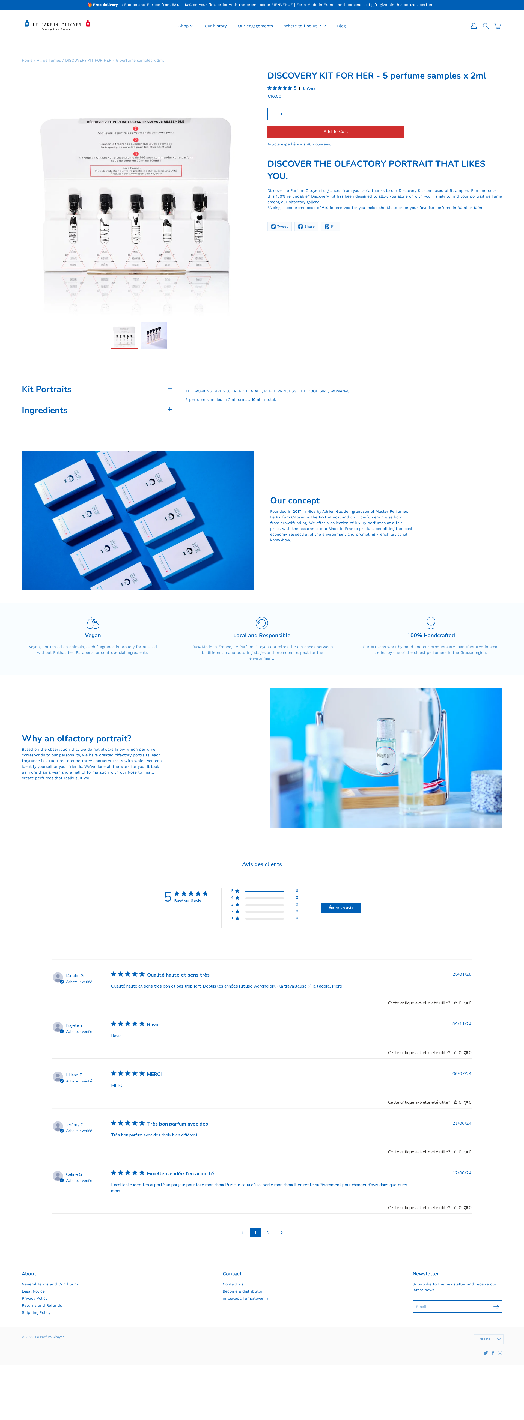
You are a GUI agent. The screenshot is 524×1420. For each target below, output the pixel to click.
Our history (216, 25)
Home (27, 60)
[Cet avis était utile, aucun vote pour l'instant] (455, 1003)
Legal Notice (33, 1291)
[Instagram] (500, 1353)
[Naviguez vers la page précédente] (242, 1232)
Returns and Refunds (42, 1305)
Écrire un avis (341, 907)
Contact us (233, 1284)
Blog (341, 25)
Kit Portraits (47, 389)
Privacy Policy (34, 1298)
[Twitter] (486, 1353)
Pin (334, 226)
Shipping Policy (36, 1312)
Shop (183, 25)
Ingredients (45, 410)
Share (309, 226)
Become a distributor (243, 1291)
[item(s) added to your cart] (497, 26)
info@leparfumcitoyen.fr (246, 1298)
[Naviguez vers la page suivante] (281, 1232)
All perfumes (49, 60)
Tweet (282, 226)
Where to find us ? (302, 25)
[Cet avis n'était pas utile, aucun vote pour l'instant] (466, 1003)
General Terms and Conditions (50, 1284)
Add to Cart (336, 131)
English (484, 1339)
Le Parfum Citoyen (49, 1337)
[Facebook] (493, 1353)
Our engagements (255, 25)
